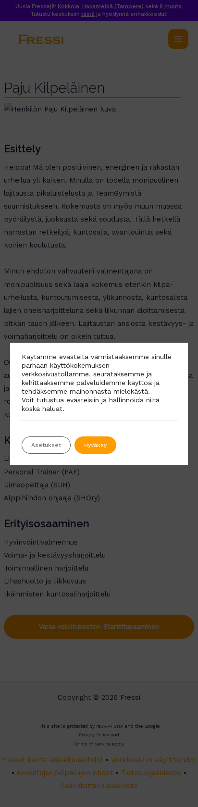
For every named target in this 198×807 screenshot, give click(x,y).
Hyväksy (95, 445)
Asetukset (46, 445)
